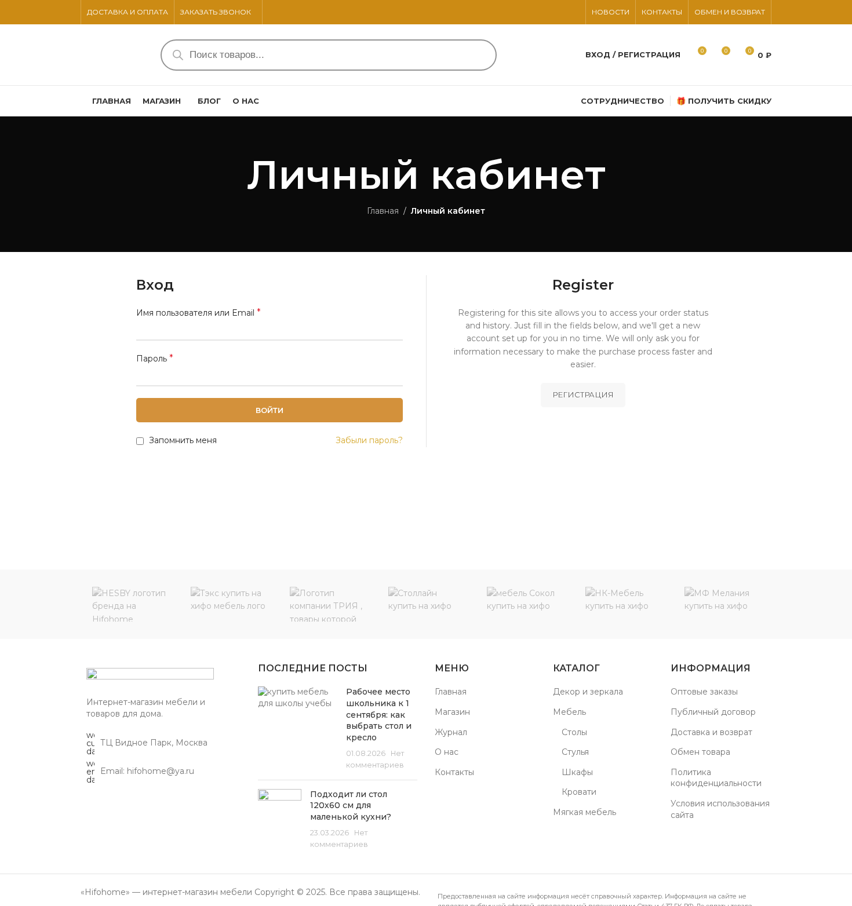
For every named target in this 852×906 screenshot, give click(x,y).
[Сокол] (524, 604)
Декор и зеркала (588, 691)
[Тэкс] (228, 604)
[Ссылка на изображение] (150, 676)
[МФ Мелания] (722, 604)
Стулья (575, 752)
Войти (269, 410)
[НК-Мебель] (623, 604)
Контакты (454, 772)
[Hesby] (130, 604)
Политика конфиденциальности (716, 778)
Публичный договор (713, 712)
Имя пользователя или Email (198, 312)
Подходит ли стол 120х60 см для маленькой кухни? (350, 805)
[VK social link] (573, 12)
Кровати (579, 792)
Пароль (154, 358)
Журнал (451, 732)
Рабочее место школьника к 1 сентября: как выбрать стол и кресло (379, 714)
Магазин (452, 712)
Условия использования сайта (720, 809)
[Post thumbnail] (298, 728)
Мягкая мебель (584, 812)
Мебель (569, 712)
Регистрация (583, 394)
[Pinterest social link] (559, 12)
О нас (446, 752)
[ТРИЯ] (327, 604)
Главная (383, 211)
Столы (574, 732)
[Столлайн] (426, 604)
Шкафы (577, 772)
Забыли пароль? (369, 440)
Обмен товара (700, 752)
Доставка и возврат (711, 732)
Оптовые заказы (704, 691)
